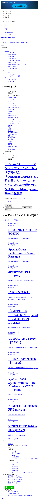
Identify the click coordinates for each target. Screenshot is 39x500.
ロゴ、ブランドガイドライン (22, 472)
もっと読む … (9, 201)
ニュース (11, 99)
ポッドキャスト (13, 107)
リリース (11, 103)
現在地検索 (12, 66)
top (2, 498)
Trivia (10, 141)
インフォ (15, 463)
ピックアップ (12, 58)
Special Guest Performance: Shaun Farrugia (21, 253)
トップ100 (11, 74)
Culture (10, 144)
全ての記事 (12, 97)
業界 (9, 113)
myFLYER (8, 32)
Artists (6, 70)
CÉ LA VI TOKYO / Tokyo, (19, 238)
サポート (15, 466)
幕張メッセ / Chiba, (16, 415)
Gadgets (10, 139)
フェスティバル (13, 123)
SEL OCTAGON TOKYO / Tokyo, (21, 280)
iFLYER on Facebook (15, 478)
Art (9, 148)
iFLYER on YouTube (14, 481)
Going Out (11, 137)
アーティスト (16, 453)
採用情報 (15, 470)
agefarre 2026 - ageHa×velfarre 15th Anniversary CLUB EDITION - (21, 385)
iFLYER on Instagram (15, 479)
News (6, 78)
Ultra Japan (11, 149)
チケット (11, 56)
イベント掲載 (12, 68)
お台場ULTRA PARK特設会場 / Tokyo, (23, 347)
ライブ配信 (12, 54)
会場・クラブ (12, 62)
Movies (10, 136)
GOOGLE (8, 209)
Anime (10, 143)
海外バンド (12, 115)
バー (6, 27)
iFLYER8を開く (19, 6)
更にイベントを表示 (11, 220)
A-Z (9, 72)
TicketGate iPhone (13, 493)
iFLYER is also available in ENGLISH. (16, 42)
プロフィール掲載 (14, 76)
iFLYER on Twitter (14, 476)
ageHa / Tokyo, (15, 394)
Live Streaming (13, 146)
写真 (6, 29)
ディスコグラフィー (15, 121)
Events (7, 51)
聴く (9, 127)
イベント (8, 25)
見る (9, 129)
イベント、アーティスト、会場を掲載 (25, 459)
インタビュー (12, 101)
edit (12, 32)
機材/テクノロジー (14, 117)
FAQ (13, 464)
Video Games (12, 134)
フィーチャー (12, 105)
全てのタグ (12, 111)
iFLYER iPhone (13, 491)
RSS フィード (13, 483)
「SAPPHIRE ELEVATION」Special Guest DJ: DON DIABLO (23, 316)
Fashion (10, 131)
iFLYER (10, 444)
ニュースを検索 (27, 207)
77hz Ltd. (25, 445)
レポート (11, 82)
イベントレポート (14, 60)
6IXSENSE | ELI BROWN (19, 274)
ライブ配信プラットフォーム (18, 64)
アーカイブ (12, 80)
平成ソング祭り (19, 292)
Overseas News (13, 132)
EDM (10, 125)
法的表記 (15, 468)
